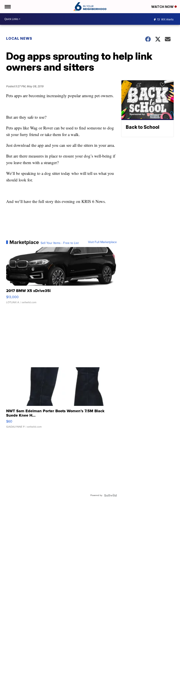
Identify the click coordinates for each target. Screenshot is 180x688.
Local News (19, 38)
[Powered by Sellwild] (110, 495)
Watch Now (163, 7)
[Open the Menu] (7, 6)
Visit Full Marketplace (102, 242)
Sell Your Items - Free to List (60, 243)
